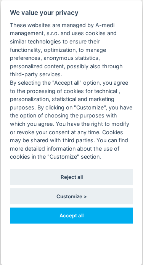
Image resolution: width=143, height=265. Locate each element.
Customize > (71, 196)
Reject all (72, 177)
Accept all (71, 215)
